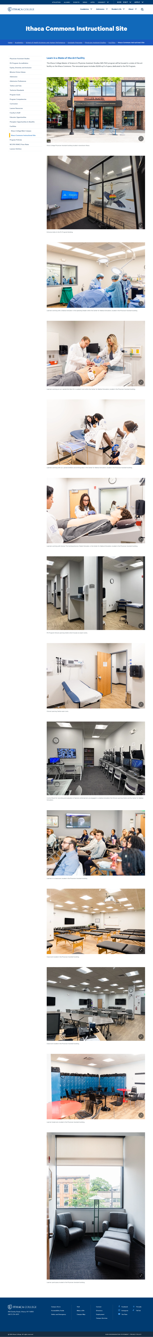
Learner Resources (16, 108)
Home (10, 42)
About (130, 9)
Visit (78, 1307)
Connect (101, 2)
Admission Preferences (18, 81)
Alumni (67, 2)
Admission (100, 9)
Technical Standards (17, 90)
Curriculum (14, 104)
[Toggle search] (142, 9)
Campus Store (55, 1307)
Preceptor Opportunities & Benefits (22, 122)
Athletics (56, 2)
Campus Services (101, 1318)
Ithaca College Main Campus (21, 131)
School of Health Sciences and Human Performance (45, 42)
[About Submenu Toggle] (135, 9)
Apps (93, 2)
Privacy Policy (135, 1334)
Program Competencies (18, 99)
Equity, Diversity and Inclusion (20, 67)
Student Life (116, 9)
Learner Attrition (16, 149)
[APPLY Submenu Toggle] (142, 2)
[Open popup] (141, 138)
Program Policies (16, 140)
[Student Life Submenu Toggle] (123, 9)
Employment (100, 1314)
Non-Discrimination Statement (117, 1334)
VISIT (125, 2)
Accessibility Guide (57, 1310)
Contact (98, 1307)
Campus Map (81, 1314)
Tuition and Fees (16, 86)
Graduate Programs (75, 42)
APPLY (137, 2)
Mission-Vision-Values (18, 72)
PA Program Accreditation (19, 63)
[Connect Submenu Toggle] (107, 2)
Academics (84, 9)
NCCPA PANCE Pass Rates (19, 144)
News (85, 2)
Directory (99, 1310)
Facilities (111, 42)
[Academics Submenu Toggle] (91, 9)
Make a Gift (80, 1310)
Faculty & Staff (15, 113)
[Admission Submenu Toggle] (106, 9)
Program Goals (15, 94)
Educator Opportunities (18, 117)
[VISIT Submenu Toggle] (130, 2)
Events (76, 2)
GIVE (119, 2)
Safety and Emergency (58, 1314)
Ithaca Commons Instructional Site (23, 135)
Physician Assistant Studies (95, 42)
